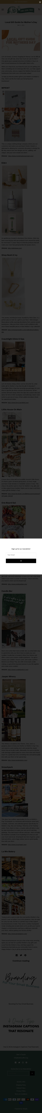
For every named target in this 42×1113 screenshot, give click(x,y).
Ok (21, 561)
